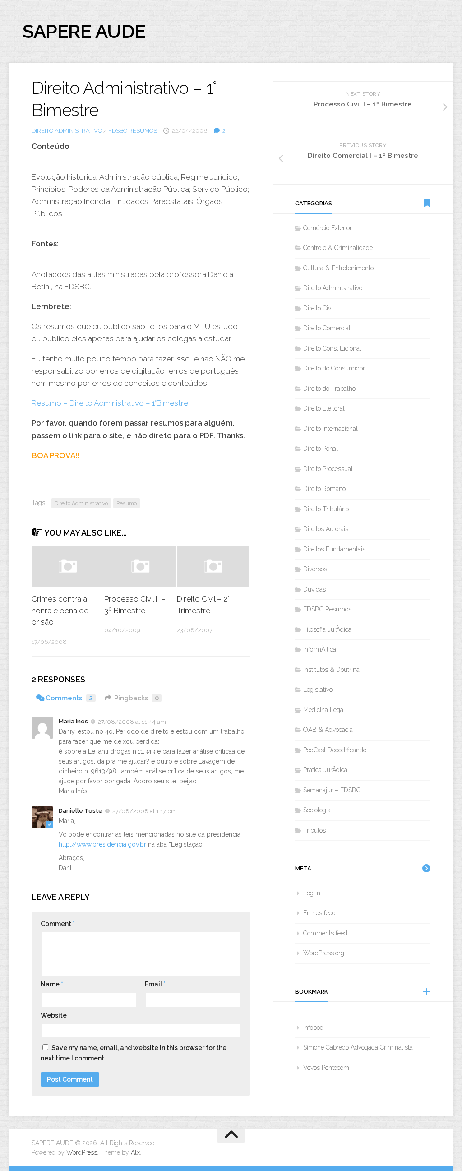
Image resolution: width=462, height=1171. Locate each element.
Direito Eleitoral (324, 408)
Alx (135, 1152)
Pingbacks (136, 698)
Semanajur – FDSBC (331, 790)
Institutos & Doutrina (331, 669)
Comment (58, 923)
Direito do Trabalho (329, 388)
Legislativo (318, 689)
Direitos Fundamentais (334, 549)
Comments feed (325, 933)
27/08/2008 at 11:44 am (132, 721)
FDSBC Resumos (132, 130)
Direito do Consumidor (334, 368)
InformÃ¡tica (319, 649)
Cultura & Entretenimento (338, 268)
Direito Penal (320, 448)
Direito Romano (324, 488)
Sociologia (317, 810)
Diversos (315, 569)
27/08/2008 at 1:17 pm (144, 811)
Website (54, 1015)
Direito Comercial (327, 328)
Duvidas (314, 589)
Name (52, 984)
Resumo (126, 503)
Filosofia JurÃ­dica (327, 629)
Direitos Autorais (325, 528)
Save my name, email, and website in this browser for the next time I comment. (133, 1053)
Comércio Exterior (327, 227)
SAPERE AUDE (84, 31)
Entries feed (319, 912)
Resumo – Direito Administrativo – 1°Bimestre (110, 402)
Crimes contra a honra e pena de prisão (60, 610)
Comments (69, 698)
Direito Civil (318, 308)
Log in (311, 893)
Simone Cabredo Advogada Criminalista (358, 1047)
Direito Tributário (326, 509)
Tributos (314, 830)
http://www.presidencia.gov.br (102, 844)
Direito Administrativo (67, 130)
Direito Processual (328, 468)
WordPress (81, 1152)
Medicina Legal (324, 709)
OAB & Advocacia (328, 729)
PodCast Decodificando (334, 750)
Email (155, 984)
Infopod (313, 1027)
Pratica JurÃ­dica (325, 769)
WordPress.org (323, 953)
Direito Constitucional (332, 348)
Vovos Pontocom (326, 1067)
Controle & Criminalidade (338, 247)
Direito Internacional (330, 428)
